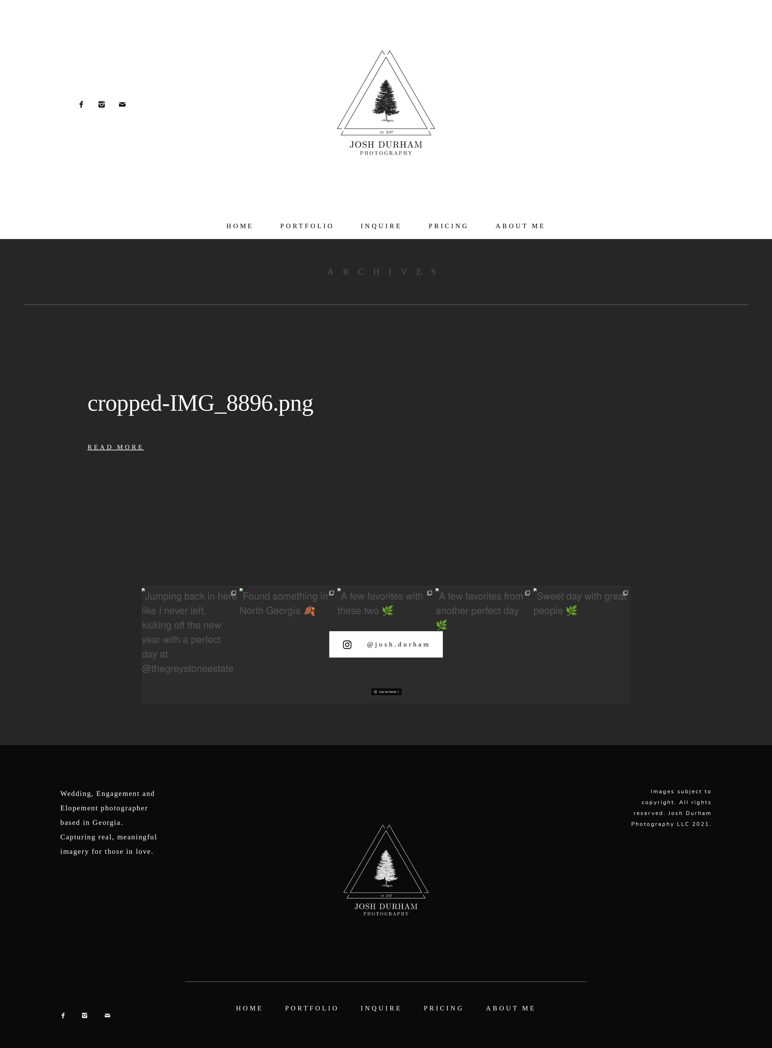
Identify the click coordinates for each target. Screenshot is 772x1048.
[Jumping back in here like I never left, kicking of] (190, 636)
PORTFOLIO (307, 226)
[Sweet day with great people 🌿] (582, 636)
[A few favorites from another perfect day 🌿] (484, 636)
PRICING (449, 226)
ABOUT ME (521, 226)
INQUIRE (381, 226)
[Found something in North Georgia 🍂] (288, 636)
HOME (240, 226)
